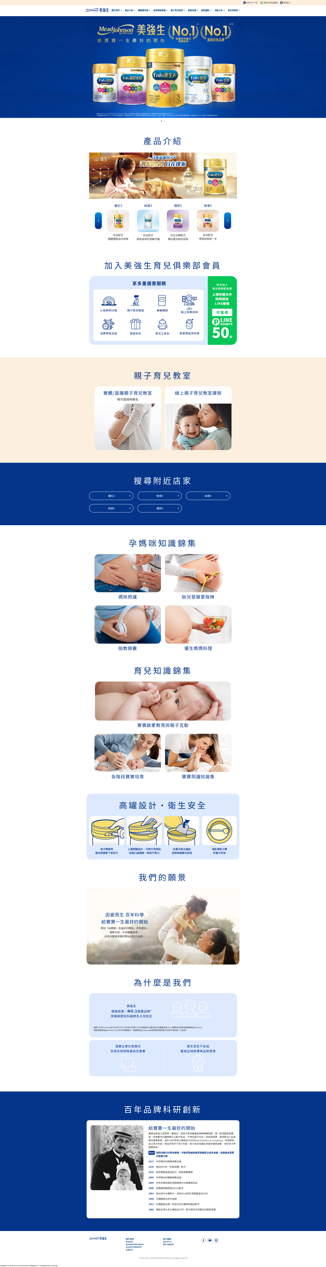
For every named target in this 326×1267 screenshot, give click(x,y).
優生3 (111, 496)
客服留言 (129, 1249)
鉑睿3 (208, 496)
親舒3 (160, 508)
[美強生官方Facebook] (203, 1240)
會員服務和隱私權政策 (135, 1244)
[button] (161, 121)
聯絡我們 (129, 1241)
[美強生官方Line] (216, 1240)
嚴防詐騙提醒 (168, 1244)
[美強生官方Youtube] (209, 1240)
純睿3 (111, 508)
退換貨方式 (167, 1241)
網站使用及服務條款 (134, 1247)
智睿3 (160, 496)
